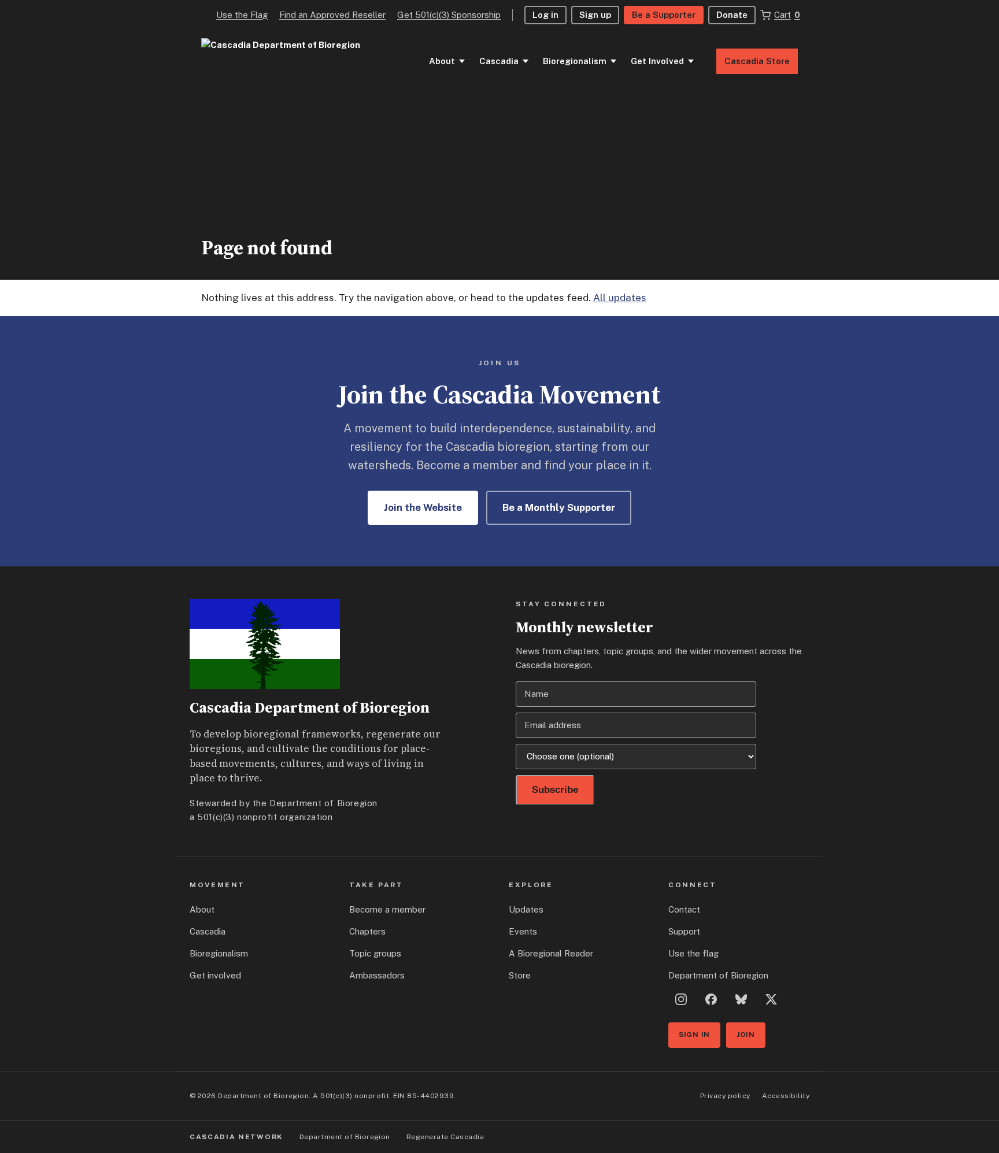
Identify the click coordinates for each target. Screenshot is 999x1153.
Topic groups (375, 953)
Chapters (367, 931)
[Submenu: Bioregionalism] (613, 61)
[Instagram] (681, 999)
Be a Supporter (663, 15)
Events (523, 931)
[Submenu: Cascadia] (525, 61)
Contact (684, 909)
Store (520, 975)
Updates (526, 909)
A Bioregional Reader (551, 953)
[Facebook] (711, 999)
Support (684, 931)
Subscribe (555, 789)
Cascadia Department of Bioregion (310, 707)
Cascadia (499, 61)
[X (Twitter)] (771, 999)
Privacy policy (725, 1096)
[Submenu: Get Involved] (691, 61)
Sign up (595, 15)
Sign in (694, 1034)
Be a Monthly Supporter (558, 507)
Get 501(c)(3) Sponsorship (449, 15)
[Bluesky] (741, 999)
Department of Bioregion (718, 975)
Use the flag (693, 953)
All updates (619, 297)
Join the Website (423, 507)
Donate (732, 15)
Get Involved (657, 61)
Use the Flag (242, 15)
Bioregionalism (574, 61)
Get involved (215, 975)
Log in (545, 15)
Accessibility (785, 1096)
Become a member (387, 909)
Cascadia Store (757, 61)
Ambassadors (377, 975)
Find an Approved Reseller (332, 15)
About (442, 61)
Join (746, 1034)
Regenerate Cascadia (445, 1137)
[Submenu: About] (462, 61)
